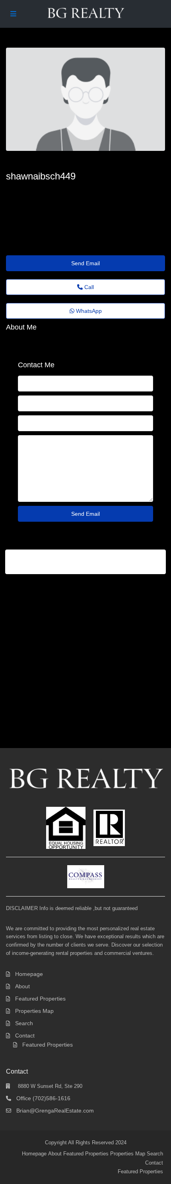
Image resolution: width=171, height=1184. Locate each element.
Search (24, 1023)
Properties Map (34, 1011)
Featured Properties (40, 998)
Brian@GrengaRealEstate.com (55, 1110)
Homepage (29, 974)
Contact (25, 1035)
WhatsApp (88, 311)
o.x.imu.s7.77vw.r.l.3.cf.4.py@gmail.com (66, 190)
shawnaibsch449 (41, 176)
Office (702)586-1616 (43, 1098)
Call (88, 287)
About (22, 986)
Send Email (85, 263)
